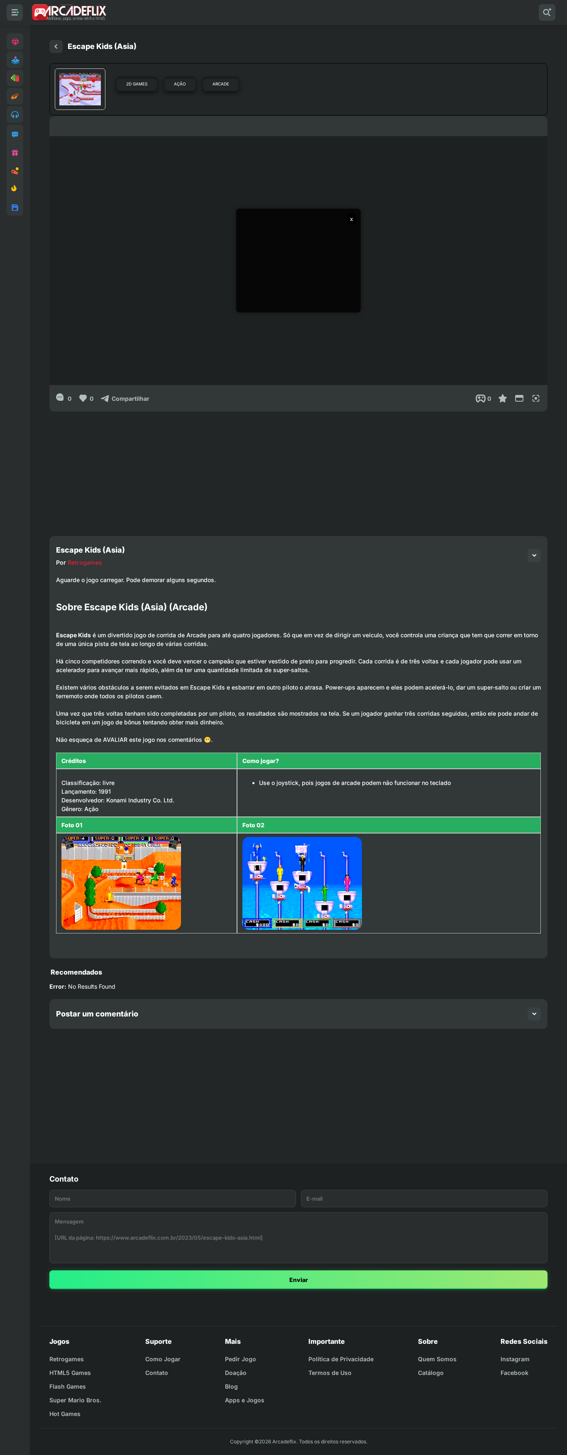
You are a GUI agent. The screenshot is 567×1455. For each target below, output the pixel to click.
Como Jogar (163, 1358)
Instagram (515, 1358)
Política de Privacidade (341, 1358)
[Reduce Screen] (519, 398)
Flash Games (67, 1386)
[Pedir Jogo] (15, 134)
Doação (236, 1372)
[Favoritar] (503, 398)
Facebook (514, 1372)
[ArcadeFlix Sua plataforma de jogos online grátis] (68, 12)
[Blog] (15, 171)
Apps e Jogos (244, 1400)
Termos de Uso (330, 1372)
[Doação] (15, 152)
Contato (156, 1372)
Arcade (221, 83)
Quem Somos (437, 1358)
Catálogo (431, 1372)
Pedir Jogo (240, 1358)
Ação (180, 83)
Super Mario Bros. (75, 1400)
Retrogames (85, 562)
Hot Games (65, 1413)
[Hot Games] (15, 189)
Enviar (298, 1279)
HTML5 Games (70, 1372)
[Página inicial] (56, 46)
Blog (231, 1386)
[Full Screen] (536, 398)
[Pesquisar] (547, 12)
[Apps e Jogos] (15, 207)
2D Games (136, 83)
